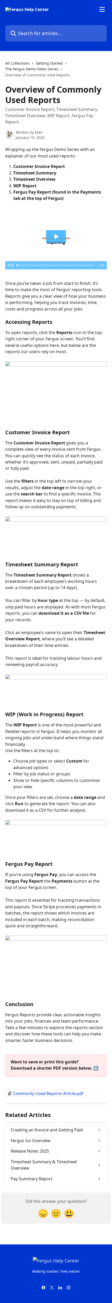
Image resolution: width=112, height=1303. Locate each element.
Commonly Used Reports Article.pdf (48, 1093)
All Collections (17, 63)
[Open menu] (102, 9)
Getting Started (49, 63)
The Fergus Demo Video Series (31, 68)
